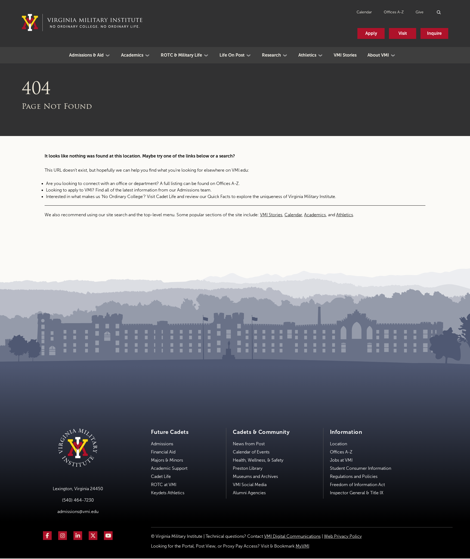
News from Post (249, 443)
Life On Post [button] (232, 55)
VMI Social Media (250, 484)
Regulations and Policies (354, 476)
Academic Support (169, 468)
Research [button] (271, 55)
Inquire (434, 33)
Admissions (162, 443)
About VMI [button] (378, 55)
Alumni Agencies (249, 492)
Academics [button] (132, 55)
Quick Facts (219, 196)
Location (338, 443)
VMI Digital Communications (292, 536)
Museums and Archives (255, 476)
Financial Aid (163, 452)
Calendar (364, 12)
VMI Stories (345, 55)
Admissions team (194, 190)
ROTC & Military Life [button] (181, 55)
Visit (402, 33)
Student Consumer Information (360, 468)
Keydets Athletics (167, 492)
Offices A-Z (394, 12)
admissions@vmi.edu (77, 511)
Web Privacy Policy (343, 536)
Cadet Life (166, 196)
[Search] (439, 12)
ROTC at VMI (163, 484)
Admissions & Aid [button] (86, 55)
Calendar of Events (251, 452)
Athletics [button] (307, 55)
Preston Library (247, 468)
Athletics (344, 214)
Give (419, 12)
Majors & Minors (167, 460)
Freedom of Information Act (357, 484)
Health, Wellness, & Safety (258, 460)
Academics (315, 214)
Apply (371, 33)
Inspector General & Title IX (356, 492)
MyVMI (302, 546)
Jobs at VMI (341, 460)
